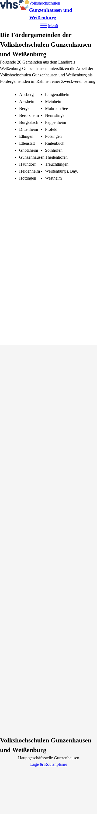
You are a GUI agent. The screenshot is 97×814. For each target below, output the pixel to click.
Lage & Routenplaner (48, 764)
